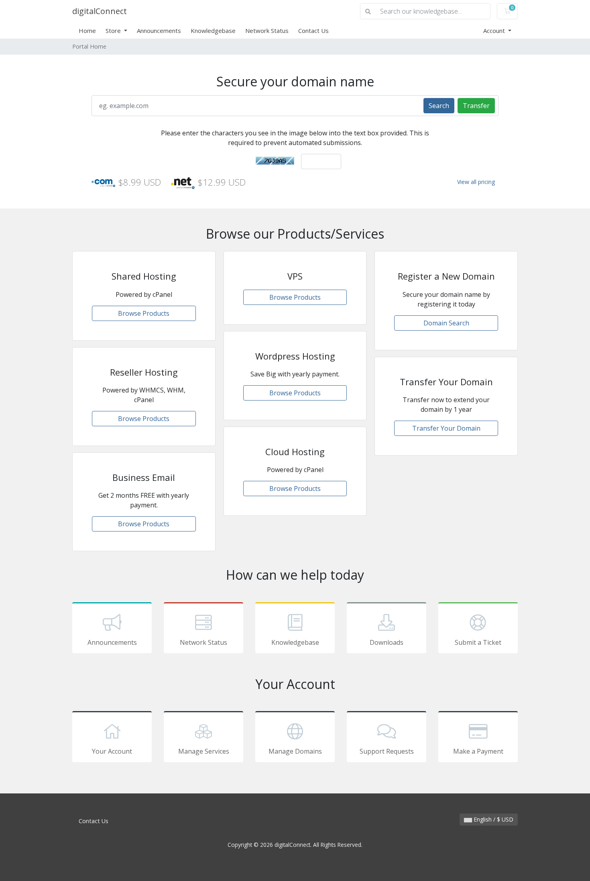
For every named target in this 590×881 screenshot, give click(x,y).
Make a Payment (478, 751)
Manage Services (203, 751)
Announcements (159, 31)
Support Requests (387, 751)
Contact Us (313, 31)
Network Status (267, 31)
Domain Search (446, 323)
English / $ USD (492, 819)
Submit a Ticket (478, 642)
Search (439, 105)
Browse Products (143, 313)
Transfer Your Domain (446, 428)
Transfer (476, 105)
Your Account (112, 751)
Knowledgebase (213, 31)
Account (495, 31)
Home (87, 31)
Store (114, 31)
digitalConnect (99, 11)
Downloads (386, 642)
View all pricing (476, 182)
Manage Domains (295, 751)
